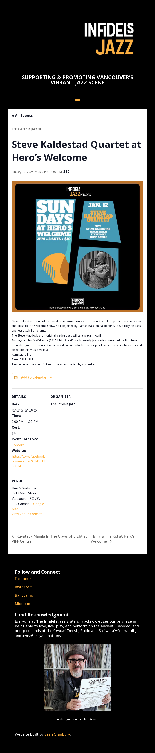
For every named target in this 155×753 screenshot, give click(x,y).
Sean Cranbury (57, 734)
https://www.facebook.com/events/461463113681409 (28, 461)
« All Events (22, 115)
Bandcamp (24, 595)
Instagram (24, 586)
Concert (18, 445)
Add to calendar (34, 377)
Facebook (23, 578)
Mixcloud (22, 603)
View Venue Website (27, 514)
